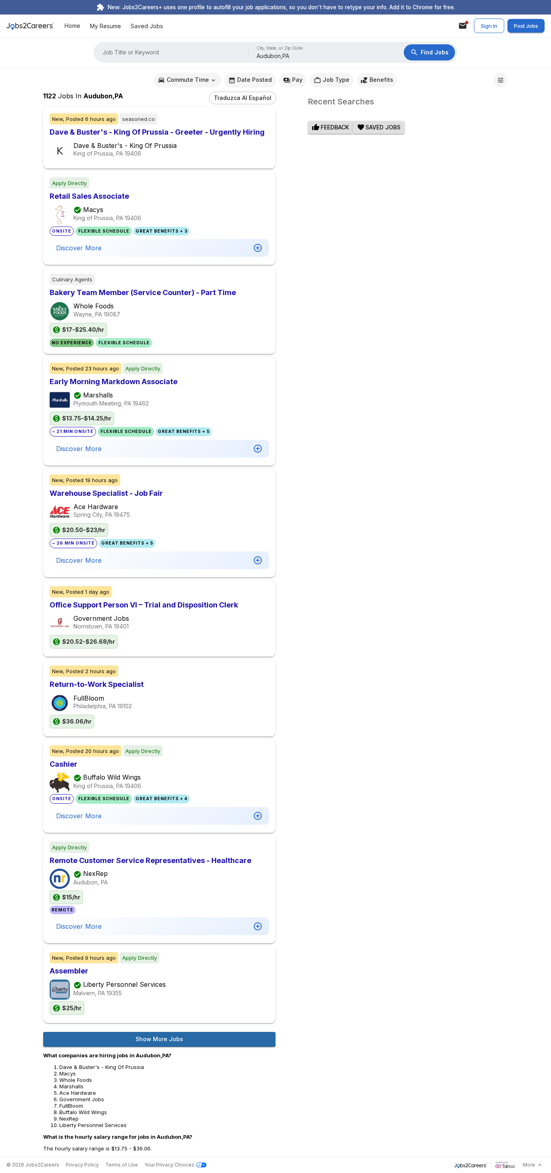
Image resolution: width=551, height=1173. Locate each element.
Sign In (489, 26)
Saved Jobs (147, 26)
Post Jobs (526, 26)
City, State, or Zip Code (280, 48)
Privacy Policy (82, 1165)
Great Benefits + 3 (162, 231)
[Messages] (463, 26)
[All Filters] (500, 80)
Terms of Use (121, 1165)
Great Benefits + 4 (162, 798)
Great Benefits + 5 (184, 431)
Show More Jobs (159, 1039)
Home (72, 26)
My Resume (105, 26)
